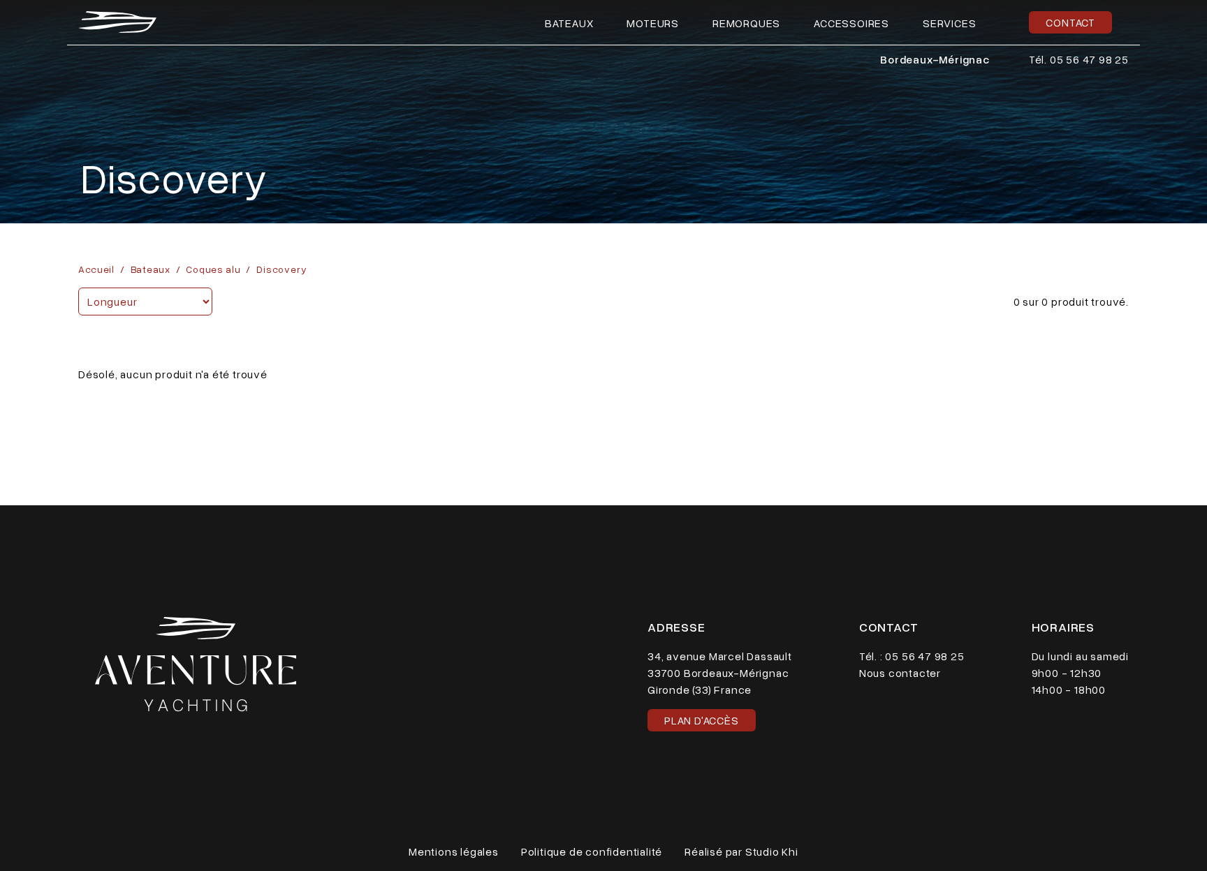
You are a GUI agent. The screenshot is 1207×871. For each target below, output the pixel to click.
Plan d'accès (701, 720)
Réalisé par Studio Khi (741, 851)
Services (949, 23)
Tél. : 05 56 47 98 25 (912, 656)
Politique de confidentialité (591, 851)
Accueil (96, 269)
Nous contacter (900, 673)
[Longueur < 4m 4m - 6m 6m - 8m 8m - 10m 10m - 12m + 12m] (145, 301)
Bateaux (569, 23)
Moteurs (653, 23)
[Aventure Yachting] (117, 22)
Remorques (746, 23)
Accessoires (851, 23)
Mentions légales (454, 851)
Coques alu (213, 269)
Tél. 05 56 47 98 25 (1079, 59)
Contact (1070, 22)
